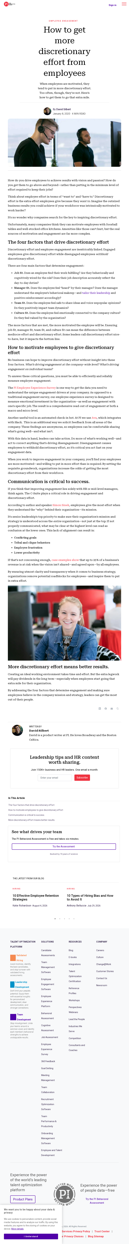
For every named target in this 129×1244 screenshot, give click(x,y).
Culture (100, 957)
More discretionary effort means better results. (31, 820)
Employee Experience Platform (46, 1001)
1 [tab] (55, 918)
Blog (71, 950)
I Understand (31, 1236)
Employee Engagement (63, 21)
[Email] (111, 708)
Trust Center (102, 1231)
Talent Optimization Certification (75, 976)
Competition (75, 1038)
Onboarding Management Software (48, 1138)
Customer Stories (105, 971)
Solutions (47, 942)
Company (101, 942)
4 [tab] (69, 918)
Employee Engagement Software (47, 984)
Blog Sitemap (96, 1236)
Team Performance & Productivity (48, 1121)
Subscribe (82, 777)
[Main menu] (124, 4)
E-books (73, 957)
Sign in (112, 5)
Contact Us (101, 978)
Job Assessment (49, 1037)
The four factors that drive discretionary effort (31, 805)
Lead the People (77, 1019)
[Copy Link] (117, 708)
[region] (31, 1224)
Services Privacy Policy (76, 1231)
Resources (75, 942)
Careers (100, 950)
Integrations (75, 964)
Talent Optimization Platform (22, 944)
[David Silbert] (48, 111)
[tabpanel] (37, 898)
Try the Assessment (64, 846)
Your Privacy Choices (71, 1236)
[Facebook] (105, 708)
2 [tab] (59, 918)
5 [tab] (74, 918)
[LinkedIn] (99, 708)
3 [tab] (64, 918)
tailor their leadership (96, 292)
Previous (7, 900)
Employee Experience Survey (46, 1049)
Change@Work (103, 964)
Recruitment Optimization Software (47, 1104)
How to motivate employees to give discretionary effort (35, 810)
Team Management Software (48, 967)
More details (17, 1229)
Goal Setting (47, 1068)
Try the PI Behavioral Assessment (97, 1201)
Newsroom (101, 985)
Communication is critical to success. (26, 815)
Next (121, 900)
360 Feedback (48, 1061)
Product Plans (23, 1199)
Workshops (74, 1000)
